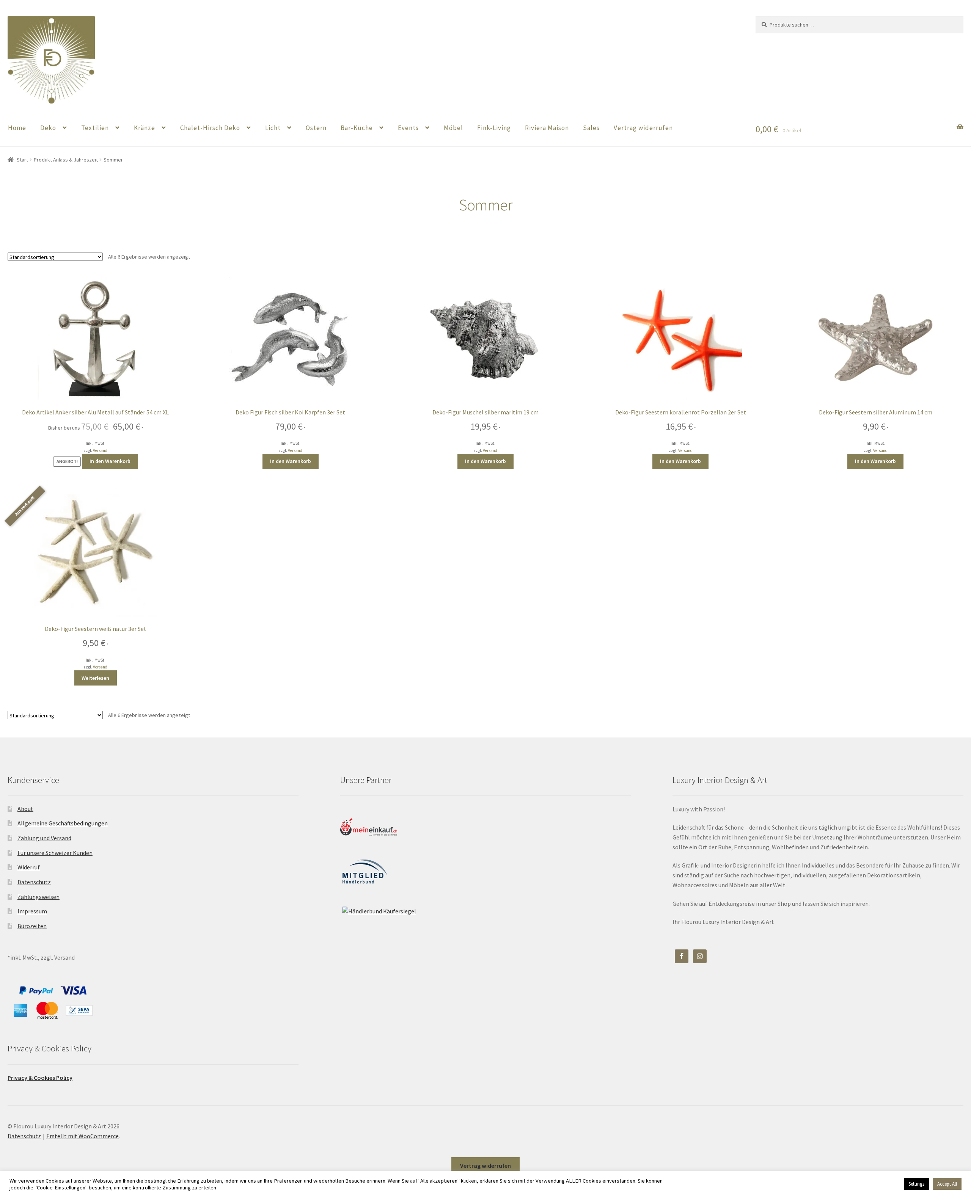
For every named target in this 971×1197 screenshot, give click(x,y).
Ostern (316, 128)
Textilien (95, 128)
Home (17, 128)
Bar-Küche (357, 128)
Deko (48, 128)
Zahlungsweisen (38, 896)
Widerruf (28, 867)
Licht (273, 128)
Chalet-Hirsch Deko (210, 128)
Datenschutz (34, 882)
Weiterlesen (95, 678)
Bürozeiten (32, 926)
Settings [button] (916, 1184)
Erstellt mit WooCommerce (82, 1136)
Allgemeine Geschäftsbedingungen (62, 823)
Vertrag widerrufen (643, 128)
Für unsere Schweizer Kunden (55, 853)
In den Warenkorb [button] (110, 461)
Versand (100, 450)
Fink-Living (494, 128)
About (25, 809)
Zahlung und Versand (44, 838)
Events (408, 128)
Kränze (144, 128)
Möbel (453, 128)
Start (22, 159)
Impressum (32, 911)
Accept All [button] (947, 1184)
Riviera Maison (547, 128)
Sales (591, 128)
